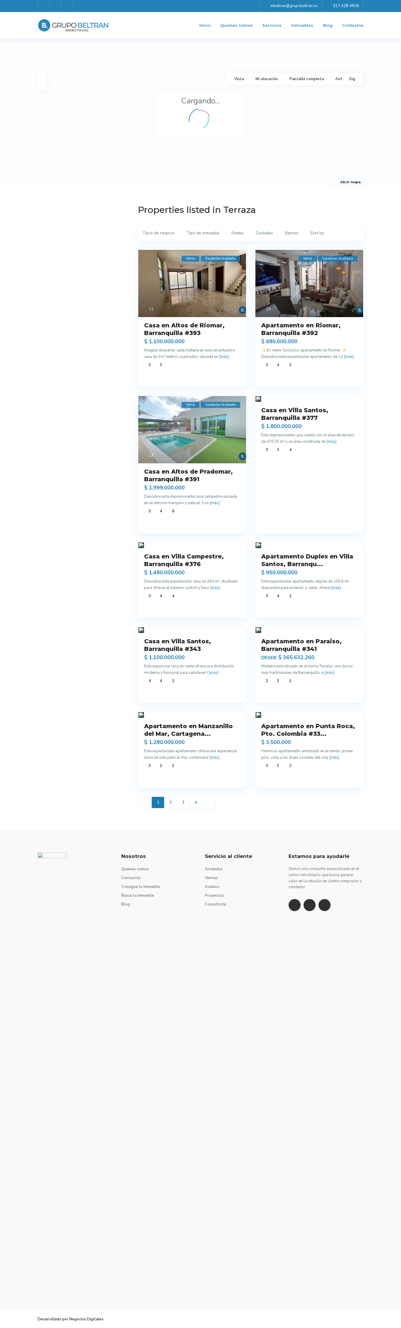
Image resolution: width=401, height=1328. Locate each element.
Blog (328, 25)
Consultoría (215, 904)
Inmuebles (302, 25)
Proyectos (214, 895)
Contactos (352, 25)
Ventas (211, 878)
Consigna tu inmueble (140, 886)
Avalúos (212, 886)
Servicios (272, 25)
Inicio (204, 25)
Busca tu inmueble (137, 895)
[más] (224, 356)
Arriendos (214, 869)
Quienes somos (236, 25)
